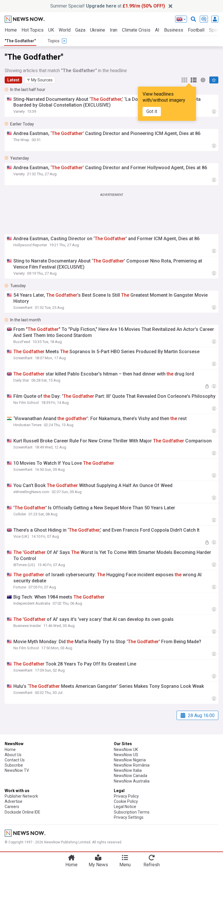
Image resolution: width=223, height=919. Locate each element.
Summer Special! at (107, 6)
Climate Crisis (136, 30)
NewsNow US (126, 754)
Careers (12, 806)
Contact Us (15, 760)
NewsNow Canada (130, 775)
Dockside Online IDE (22, 812)
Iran (113, 30)
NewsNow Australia (132, 781)
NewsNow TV (17, 770)
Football (196, 30)
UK (51, 30)
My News (98, 864)
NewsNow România (132, 765)
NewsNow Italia (128, 770)
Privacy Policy (126, 796)
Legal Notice (125, 806)
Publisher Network (21, 796)
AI (157, 30)
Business (173, 30)
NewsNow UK (126, 749)
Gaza (80, 30)
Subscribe (14, 765)
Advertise (13, 801)
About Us (13, 754)
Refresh (151, 864)
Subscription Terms (132, 812)
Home (11, 30)
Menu (125, 864)
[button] (39, 79)
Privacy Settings (128, 817)
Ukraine (97, 30)
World (65, 30)
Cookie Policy (126, 801)
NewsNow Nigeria (130, 760)
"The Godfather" (20, 41)
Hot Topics (32, 30)
